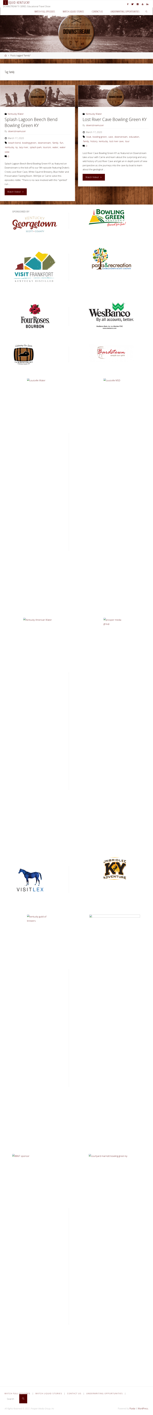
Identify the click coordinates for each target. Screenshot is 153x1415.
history (93, 141)
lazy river (23, 147)
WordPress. (143, 1408)
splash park (36, 147)
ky (17, 147)
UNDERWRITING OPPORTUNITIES (104, 1393)
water (55, 147)
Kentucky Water (16, 113)
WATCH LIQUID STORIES (48, 1393)
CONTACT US (74, 1393)
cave (110, 136)
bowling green (29, 142)
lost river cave (116, 141)
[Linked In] (147, 4)
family (55, 142)
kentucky (9, 147)
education (134, 136)
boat (89, 136)
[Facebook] (128, 4)
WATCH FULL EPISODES (17, 1393)
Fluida (132, 1408)
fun (61, 142)
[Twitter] (132, 4)
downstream (44, 142)
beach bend (14, 142)
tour (127, 141)
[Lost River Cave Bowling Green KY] (115, 96)
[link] (146, 11)
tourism (47, 147)
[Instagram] (137, 4)
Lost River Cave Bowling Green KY (115, 119)
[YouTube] (142, 4)
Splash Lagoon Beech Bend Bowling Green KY (31, 122)
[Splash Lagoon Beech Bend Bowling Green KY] (37, 96)
